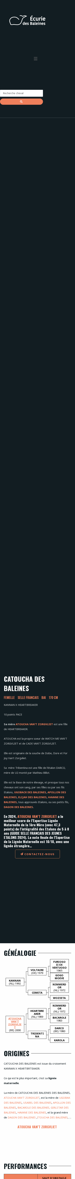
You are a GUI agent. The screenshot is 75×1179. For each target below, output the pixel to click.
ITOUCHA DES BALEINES (52, 1117)
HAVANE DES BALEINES (31, 1112)
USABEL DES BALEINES (37, 1102)
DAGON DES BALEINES (18, 807)
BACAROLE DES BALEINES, (33, 1107)
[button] (36, 58)
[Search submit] (21, 102)
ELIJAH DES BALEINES (32, 797)
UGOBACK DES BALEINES (30, 792)
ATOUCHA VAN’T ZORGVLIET (34, 724)
